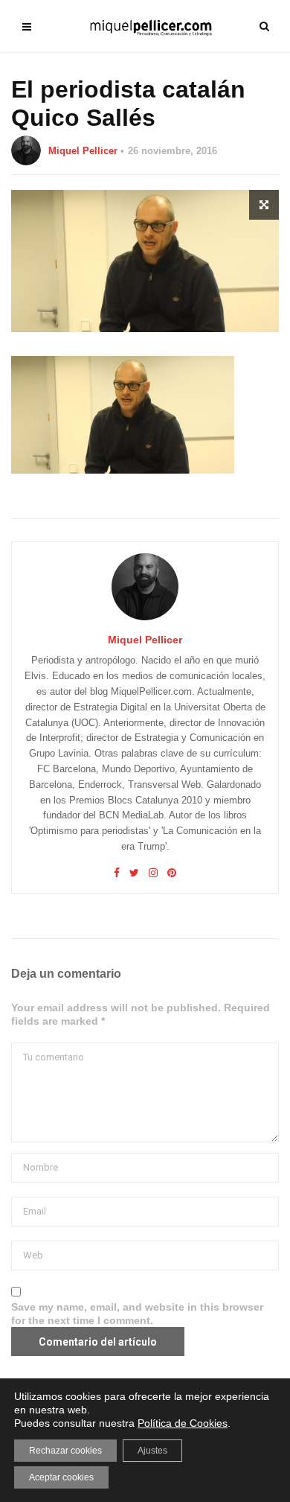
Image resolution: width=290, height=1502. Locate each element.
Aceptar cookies (61, 1477)
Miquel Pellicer (82, 150)
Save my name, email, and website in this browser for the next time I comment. (137, 1313)
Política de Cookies (183, 1423)
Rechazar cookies (65, 1450)
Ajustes (152, 1450)
